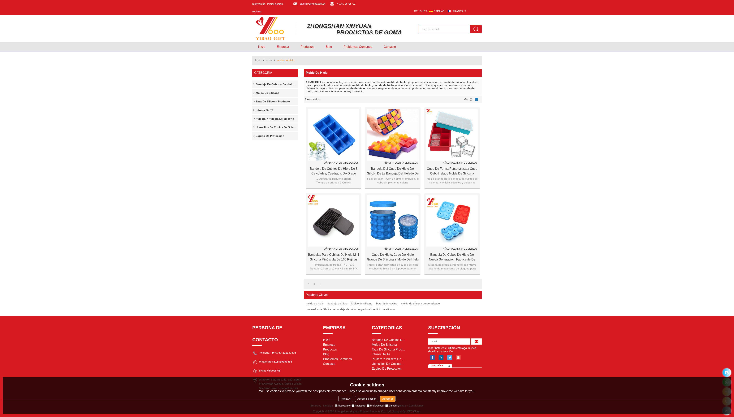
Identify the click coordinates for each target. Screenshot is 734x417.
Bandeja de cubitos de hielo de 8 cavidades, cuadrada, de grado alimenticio (333, 171)
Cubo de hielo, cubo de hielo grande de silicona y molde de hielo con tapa (393, 257)
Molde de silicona (361, 303)
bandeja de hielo (337, 303)
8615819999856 (282, 361)
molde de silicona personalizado (420, 303)
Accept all (387, 398)
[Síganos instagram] (458, 357)
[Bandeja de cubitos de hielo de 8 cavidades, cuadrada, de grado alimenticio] (333, 135)
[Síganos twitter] (449, 357)
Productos (307, 46)
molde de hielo (315, 303)
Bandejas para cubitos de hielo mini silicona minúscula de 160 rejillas (333, 257)
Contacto (390, 46)
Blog (329, 46)
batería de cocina (386, 303)
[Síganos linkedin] (441, 357)
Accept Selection (366, 398)
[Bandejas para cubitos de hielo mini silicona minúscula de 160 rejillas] (333, 221)
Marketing (393, 405)
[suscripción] (476, 341)
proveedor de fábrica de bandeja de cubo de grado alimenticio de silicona (350, 309)
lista (471, 99)
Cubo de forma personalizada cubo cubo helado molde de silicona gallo (452, 171)
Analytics (360, 405)
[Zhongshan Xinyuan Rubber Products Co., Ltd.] (272, 28)
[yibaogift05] (727, 372)
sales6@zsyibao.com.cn (312, 3)
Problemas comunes (357, 46)
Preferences (376, 405)
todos (269, 60)
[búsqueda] (476, 29)
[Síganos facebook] (432, 357)
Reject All (346, 398)
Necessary (344, 405)
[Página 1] (308, 284)
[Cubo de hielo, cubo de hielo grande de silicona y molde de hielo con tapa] (393, 221)
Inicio (261, 46)
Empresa (283, 46)
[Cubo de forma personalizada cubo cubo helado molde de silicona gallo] (452, 135)
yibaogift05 (273, 370)
